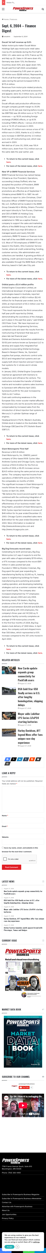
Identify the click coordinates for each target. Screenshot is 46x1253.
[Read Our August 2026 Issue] (23, 973)
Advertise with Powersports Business (17, 1206)
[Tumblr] (25, 759)
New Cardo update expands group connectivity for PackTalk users (27, 674)
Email (5, 826)
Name (5, 816)
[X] (12, 759)
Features (13, 19)
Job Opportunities (9, 1214)
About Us (5, 1210)
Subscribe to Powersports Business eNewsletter (21, 1198)
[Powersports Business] (23, 9)
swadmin (7, 36)
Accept (9, 1247)
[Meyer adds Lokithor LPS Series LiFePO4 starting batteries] (9, 716)
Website (5, 837)
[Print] (6, 763)
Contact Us (6, 1202)
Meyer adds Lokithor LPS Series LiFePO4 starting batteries (29, 718)
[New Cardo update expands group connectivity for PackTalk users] (9, 670)
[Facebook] (6, 759)
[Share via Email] (37, 759)
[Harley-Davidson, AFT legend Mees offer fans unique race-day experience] (9, 733)
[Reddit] (31, 759)
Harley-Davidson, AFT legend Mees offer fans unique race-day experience (30, 736)
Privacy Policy (8, 1218)
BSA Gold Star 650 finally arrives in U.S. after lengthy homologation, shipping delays (30, 697)
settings (36, 1242)
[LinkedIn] (19, 759)
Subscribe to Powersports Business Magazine (20, 1194)
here (8, 162)
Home (6, 19)
